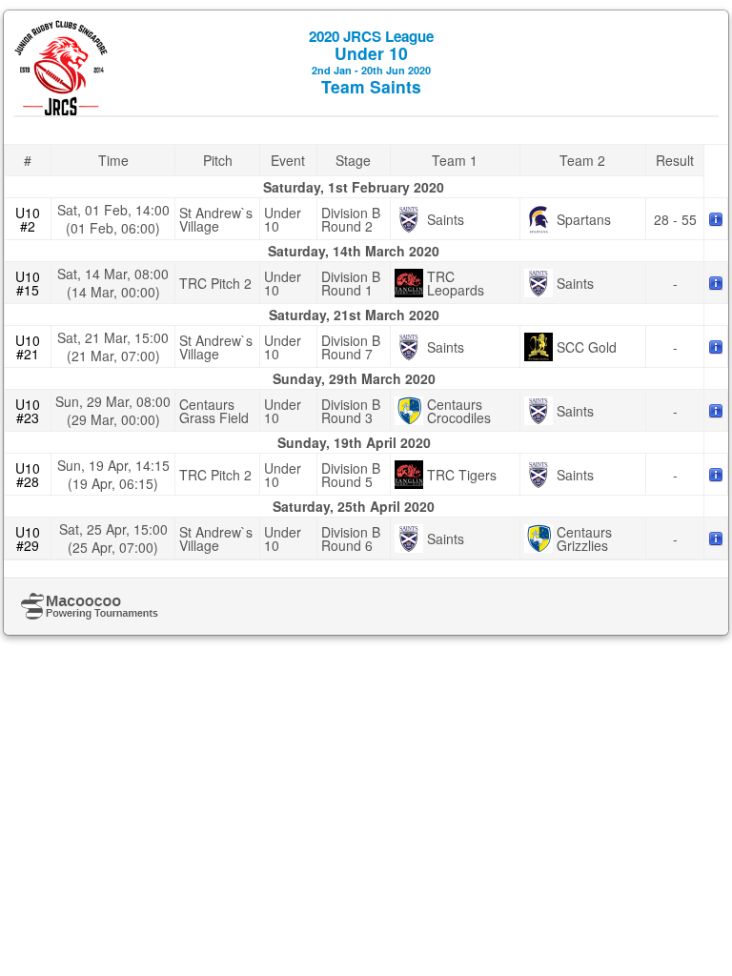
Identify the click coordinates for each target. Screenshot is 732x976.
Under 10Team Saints (371, 62)
